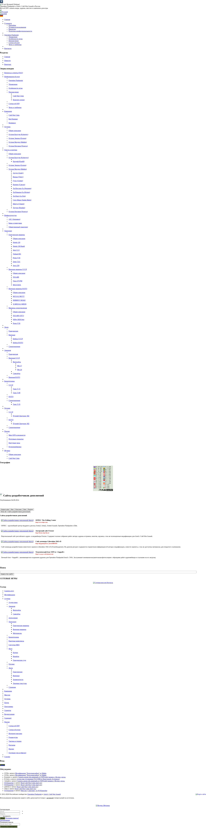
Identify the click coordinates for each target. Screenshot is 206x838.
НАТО (11, 397)
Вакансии (12, 29)
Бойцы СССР (18, 339)
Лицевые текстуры (20, 683)
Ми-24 (19, 370)
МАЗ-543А (17, 285)
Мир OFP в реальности (17, 435)
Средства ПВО (14, 645)
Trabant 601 (17, 254)
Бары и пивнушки (15, 223)
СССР (11, 385)
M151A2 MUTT (18, 296)
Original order (5, 509)
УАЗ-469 (16, 277)
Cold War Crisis (18, 96)
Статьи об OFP (14, 104)
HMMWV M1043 (19, 300)
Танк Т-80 (16, 393)
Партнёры (12, 25)
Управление (13, 37)
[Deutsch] (1, 16)
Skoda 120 (16, 242)
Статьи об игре (14, 43)
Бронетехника (14, 637)
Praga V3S (16, 258)
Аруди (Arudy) (18, 173)
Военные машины (19, 629)
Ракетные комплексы (16, 641)
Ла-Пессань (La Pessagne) (22, 188)
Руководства (13, 737)
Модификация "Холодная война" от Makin (30, 773)
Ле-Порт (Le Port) (19, 196)
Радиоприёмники (15, 447)
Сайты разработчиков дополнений (19, 512)
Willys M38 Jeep (18, 319)
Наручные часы (14, 443)
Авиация (12, 606)
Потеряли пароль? (12, 818)
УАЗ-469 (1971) (18, 316)
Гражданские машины (17, 235)
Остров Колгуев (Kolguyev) (19, 157)
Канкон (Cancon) (19, 184)
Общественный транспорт (18, 227)
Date (24, 509)
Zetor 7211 (16, 262)
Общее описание (15, 131)
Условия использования (17, 27)
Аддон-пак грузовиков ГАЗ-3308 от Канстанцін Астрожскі (38, 779)
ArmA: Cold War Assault (52, 794)
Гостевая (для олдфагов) (17, 753)
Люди (11, 668)
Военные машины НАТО (18, 289)
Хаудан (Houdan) (19, 208)
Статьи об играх (14, 730)
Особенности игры (16, 39)
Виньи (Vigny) (18, 177)
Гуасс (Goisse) (18, 181)
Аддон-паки (13, 602)
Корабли (16, 656)
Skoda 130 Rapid (19, 246)
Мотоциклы (17, 633)
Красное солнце (19, 100)
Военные (12, 335)
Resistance (12, 123)
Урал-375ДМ (17, 281)
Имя (12, 509)
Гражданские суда (19, 660)
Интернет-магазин (15, 733)
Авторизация (5, 820)
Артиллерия (13, 618)
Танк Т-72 (16, 389)
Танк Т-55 (16, 404)
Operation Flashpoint (16, 80)
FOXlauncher (9, 783)
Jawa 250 (16, 265)
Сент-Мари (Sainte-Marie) (22, 200)
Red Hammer (13, 119)
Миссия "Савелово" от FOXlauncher (34, 791)
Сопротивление (14, 346)
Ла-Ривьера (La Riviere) (21, 192)
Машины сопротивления (18, 308)
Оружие (11, 664)
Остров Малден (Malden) (18, 142)
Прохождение (14, 41)
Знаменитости (18, 679)
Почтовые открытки (16, 439)
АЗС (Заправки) (14, 219)
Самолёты (16, 373)
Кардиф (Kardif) (18, 161)
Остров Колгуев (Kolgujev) (18, 134)
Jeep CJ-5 (16, 250)
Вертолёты (17, 362)
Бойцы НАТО (18, 343)
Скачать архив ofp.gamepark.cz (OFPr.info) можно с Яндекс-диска (42, 777)
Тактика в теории (15, 741)
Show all (3, 512)
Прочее (11, 749)
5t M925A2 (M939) (19, 304)
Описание (18, 509)
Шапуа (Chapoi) (18, 204)
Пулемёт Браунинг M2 (21, 416)
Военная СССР (14, 358)
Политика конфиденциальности (20, 31)
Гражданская (13, 354)
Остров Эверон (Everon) (17, 138)
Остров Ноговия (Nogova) (18, 146)
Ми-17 (19, 366)
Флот (10, 649)
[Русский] (4, 12)
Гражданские (13, 331)
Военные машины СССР (18, 269)
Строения (12, 687)
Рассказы (12, 745)
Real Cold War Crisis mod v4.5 (31, 783)
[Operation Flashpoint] (1, 10)
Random (30, 509)
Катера (15, 652)
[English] (3, 14)
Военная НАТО (14, 377)
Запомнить (7, 816)
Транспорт (12, 622)
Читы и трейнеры (15, 45)
